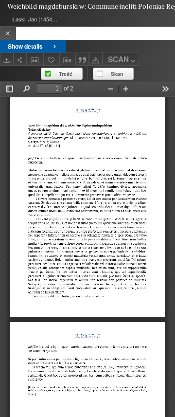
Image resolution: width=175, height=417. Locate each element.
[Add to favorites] (51, 59)
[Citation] (82, 59)
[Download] (7, 59)
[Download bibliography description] (67, 59)
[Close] (8, 33)
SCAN (118, 59)
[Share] (20, 59)
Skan (117, 73)
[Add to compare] (35, 59)
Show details (25, 46)
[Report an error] (96, 59)
